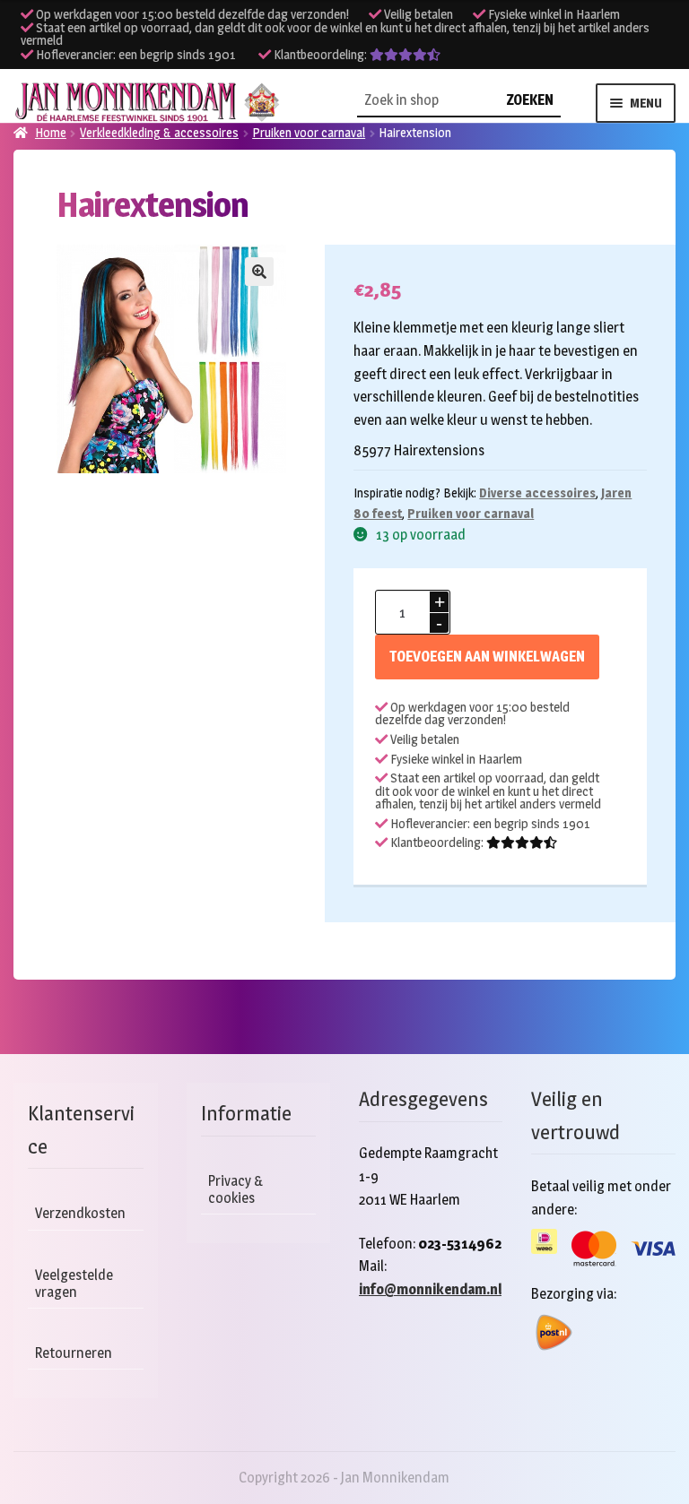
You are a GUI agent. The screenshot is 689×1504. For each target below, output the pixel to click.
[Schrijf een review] (405, 55)
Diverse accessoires (537, 492)
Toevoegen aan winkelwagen (487, 656)
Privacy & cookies (236, 1189)
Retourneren (73, 1352)
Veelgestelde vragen (74, 1283)
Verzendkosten (80, 1213)
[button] (259, 271)
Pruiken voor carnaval (470, 513)
